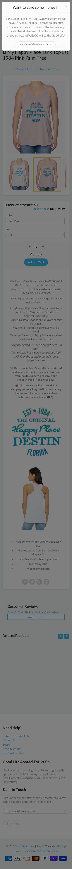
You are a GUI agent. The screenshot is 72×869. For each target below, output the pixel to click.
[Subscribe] (51, 44)
